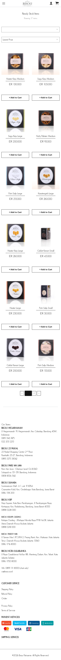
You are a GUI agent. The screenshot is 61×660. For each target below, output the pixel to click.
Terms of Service (8, 610)
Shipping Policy (7, 589)
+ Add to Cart (15, 97)
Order (4, 598)
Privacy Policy (6, 606)
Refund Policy (6, 594)
